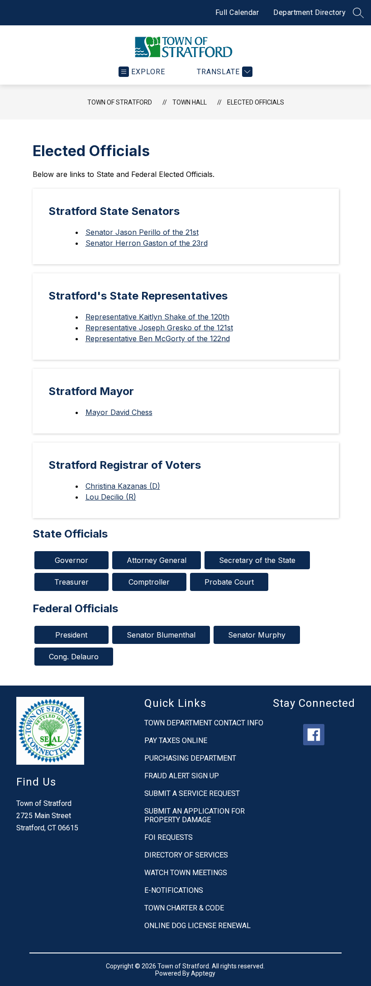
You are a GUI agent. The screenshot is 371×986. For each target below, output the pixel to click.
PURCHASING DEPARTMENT (190, 758)
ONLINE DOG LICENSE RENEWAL (197, 925)
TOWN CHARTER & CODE (184, 908)
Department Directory (309, 12)
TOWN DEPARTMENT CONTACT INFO (203, 723)
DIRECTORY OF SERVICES (186, 855)
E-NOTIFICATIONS (173, 890)
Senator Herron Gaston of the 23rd (147, 243)
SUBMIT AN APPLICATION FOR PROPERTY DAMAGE (194, 815)
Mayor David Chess (119, 412)
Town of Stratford (119, 102)
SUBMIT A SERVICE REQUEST (192, 793)
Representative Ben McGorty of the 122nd (158, 338)
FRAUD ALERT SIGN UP (181, 776)
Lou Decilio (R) (111, 496)
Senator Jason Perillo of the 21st (142, 232)
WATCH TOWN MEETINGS (185, 872)
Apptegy (203, 973)
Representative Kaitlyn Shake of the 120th (157, 316)
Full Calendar (237, 12)
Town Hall (189, 102)
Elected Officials (255, 102)
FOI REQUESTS (168, 837)
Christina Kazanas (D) (123, 486)
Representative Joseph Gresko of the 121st (159, 327)
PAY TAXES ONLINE (175, 740)
